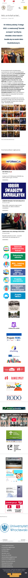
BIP (13, 3)
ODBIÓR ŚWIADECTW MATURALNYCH (13, 201)
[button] (20, 8)
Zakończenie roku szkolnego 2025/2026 (13, 231)
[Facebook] (23, 0)
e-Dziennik (4, 3)
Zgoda (9, 574)
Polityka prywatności (14, 576)
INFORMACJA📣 (7, 171)
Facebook (23, 2)
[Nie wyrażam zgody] (26, 572)
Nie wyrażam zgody (17, 574)
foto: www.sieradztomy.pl (7, 139)
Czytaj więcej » (5, 179)
